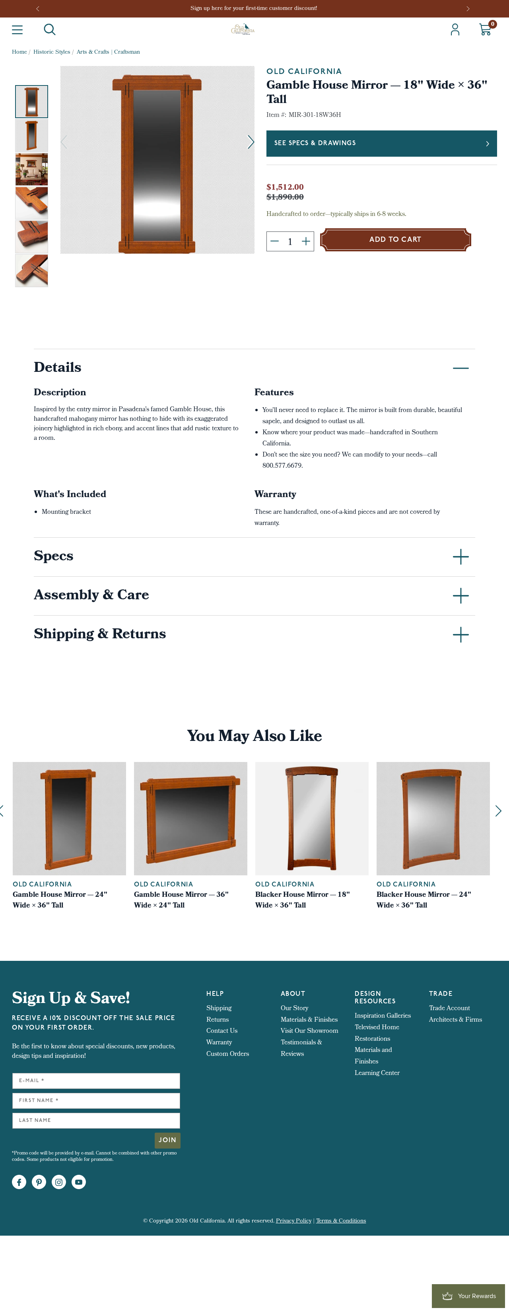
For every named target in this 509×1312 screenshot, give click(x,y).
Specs (54, 558)
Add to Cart (395, 240)
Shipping (218, 1008)
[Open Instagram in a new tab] (59, 1182)
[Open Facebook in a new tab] (19, 1182)
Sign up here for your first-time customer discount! (254, 9)
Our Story (294, 1008)
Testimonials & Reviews (301, 1049)
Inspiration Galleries (383, 1016)
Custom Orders (227, 1054)
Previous (40, 9)
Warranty (219, 1043)
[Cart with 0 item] (485, 29)
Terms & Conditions (341, 1221)
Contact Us (221, 1031)
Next (469, 9)
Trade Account (449, 1008)
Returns (217, 1020)
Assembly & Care (91, 596)
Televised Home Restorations (377, 1033)
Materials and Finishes (373, 1056)
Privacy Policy (293, 1221)
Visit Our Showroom (309, 1031)
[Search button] (50, 29)
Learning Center (377, 1073)
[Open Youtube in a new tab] (78, 1182)
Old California (304, 72)
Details (58, 369)
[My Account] (455, 29)
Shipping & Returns (100, 635)
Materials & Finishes (309, 1020)
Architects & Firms (455, 1020)
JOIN (168, 1140)
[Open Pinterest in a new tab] (39, 1182)
